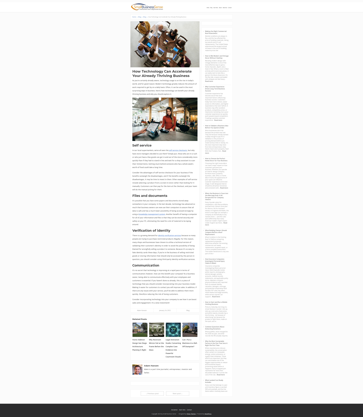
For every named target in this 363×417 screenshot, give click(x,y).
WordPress (208, 414)
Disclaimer (174, 410)
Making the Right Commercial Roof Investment (215, 32)
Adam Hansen (142, 310)
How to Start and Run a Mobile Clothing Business (216, 303)
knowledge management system (152, 214)
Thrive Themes (191, 414)
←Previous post (152, 393)
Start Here (215, 7)
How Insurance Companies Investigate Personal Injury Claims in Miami (215, 261)
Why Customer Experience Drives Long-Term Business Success (215, 89)
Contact (230, 7)
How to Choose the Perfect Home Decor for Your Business (216, 159)
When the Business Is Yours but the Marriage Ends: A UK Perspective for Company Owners (216, 196)
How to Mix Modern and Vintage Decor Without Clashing (217, 57)
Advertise (225, 7)
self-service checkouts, (178, 150)
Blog (211, 7)
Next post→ (178, 393)
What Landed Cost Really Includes (214, 381)
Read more (209, 81)
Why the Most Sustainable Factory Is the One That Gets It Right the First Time (216, 343)
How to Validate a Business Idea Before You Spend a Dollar (216, 127)
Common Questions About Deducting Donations (214, 328)
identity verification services (169, 235)
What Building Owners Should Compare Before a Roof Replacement (216, 232)
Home (208, 7)
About (220, 7)
